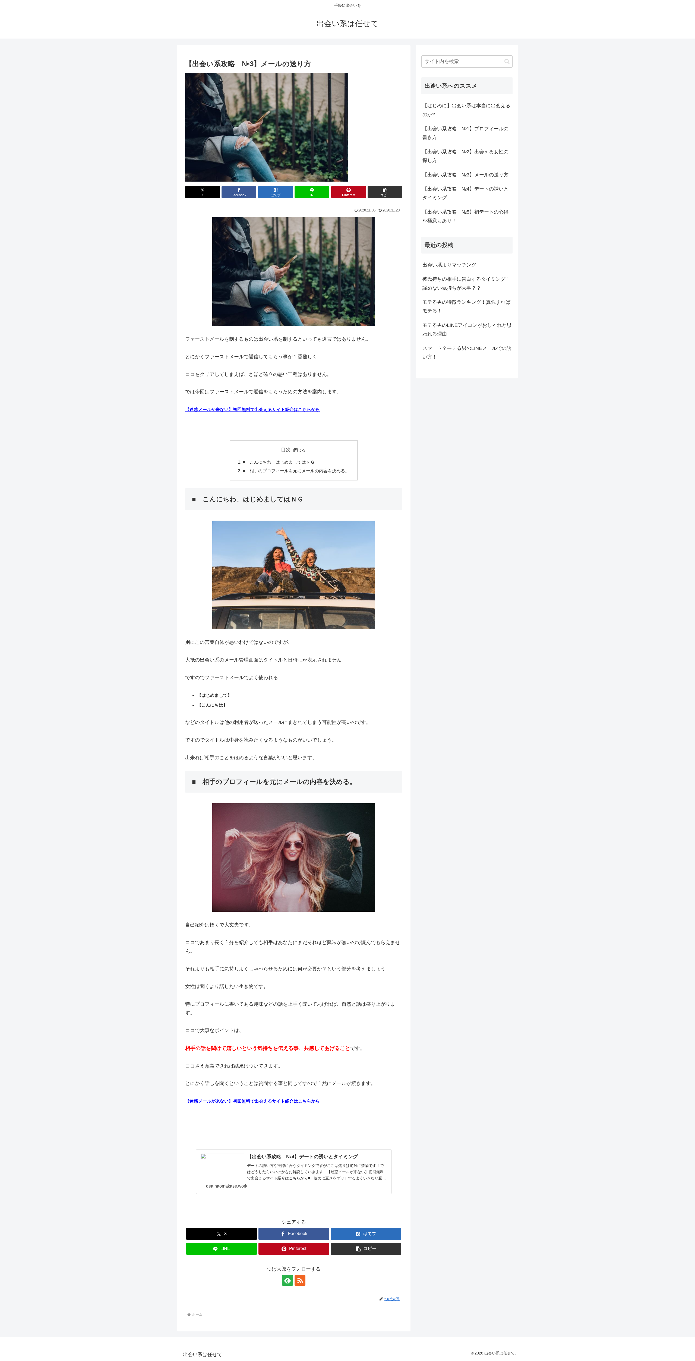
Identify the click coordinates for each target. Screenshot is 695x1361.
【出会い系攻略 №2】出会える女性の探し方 (465, 156)
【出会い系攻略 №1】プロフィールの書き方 (465, 133)
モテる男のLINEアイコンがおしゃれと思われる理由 (466, 329)
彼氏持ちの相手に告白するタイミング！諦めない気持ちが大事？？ (466, 283)
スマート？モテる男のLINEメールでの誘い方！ (466, 353)
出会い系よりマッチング (449, 265)
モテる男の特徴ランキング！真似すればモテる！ (466, 306)
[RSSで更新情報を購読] (300, 1280)
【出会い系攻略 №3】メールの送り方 (465, 175)
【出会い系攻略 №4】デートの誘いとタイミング (465, 193)
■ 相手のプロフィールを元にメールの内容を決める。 (295, 470)
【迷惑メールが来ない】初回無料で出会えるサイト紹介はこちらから (252, 409)
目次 (286, 449)
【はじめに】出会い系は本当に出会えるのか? (466, 110)
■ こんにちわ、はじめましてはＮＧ (278, 462)
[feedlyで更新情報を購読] (287, 1280)
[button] (385, 192)
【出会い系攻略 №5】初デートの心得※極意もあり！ (465, 216)
